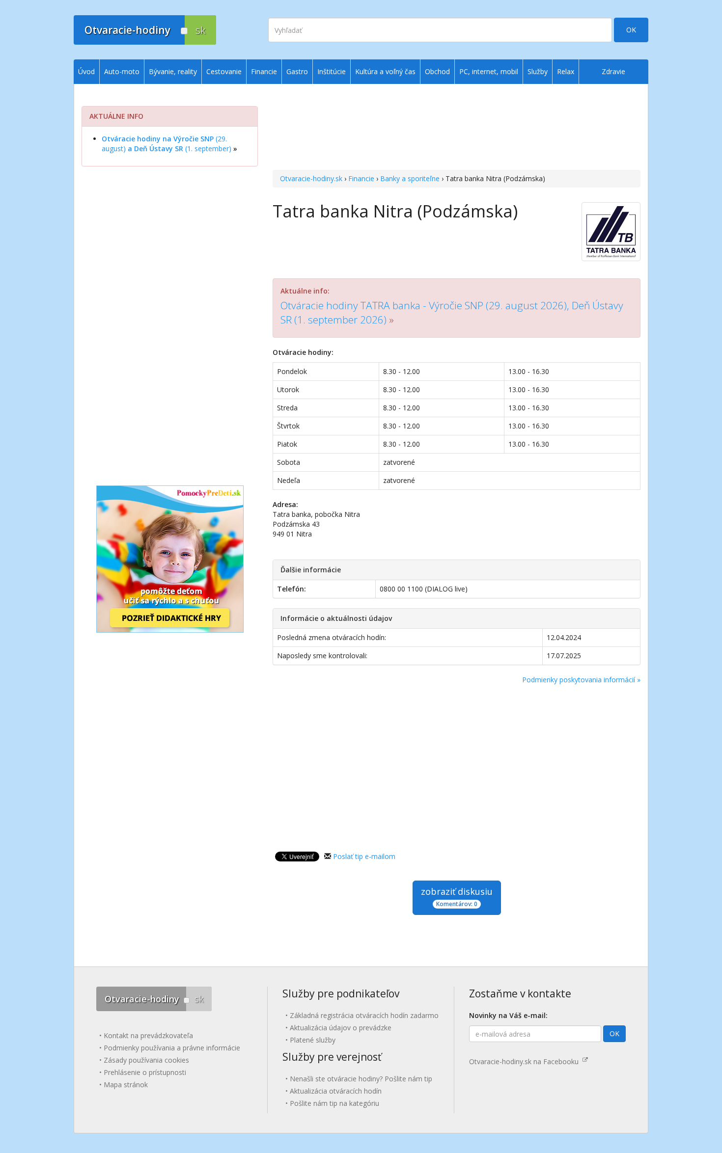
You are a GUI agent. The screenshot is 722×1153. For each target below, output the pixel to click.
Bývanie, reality (173, 71)
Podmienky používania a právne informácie (172, 1047)
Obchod (437, 71)
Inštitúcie (331, 71)
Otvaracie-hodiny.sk (311, 178)
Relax (565, 71)
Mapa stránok (126, 1084)
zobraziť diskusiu (457, 896)
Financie (361, 178)
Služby (538, 71)
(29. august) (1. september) (166, 143)
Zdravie (613, 71)
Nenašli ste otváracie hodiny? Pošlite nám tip (361, 1078)
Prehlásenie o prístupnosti (145, 1072)
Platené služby (312, 1040)
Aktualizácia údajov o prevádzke (340, 1027)
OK (631, 29)
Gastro (297, 71)
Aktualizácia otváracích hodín (336, 1091)
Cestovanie (224, 71)
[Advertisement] (456, 128)
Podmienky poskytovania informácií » (581, 679)
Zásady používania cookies (146, 1060)
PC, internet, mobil (488, 71)
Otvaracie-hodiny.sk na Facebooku (526, 1061)
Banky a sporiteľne (410, 178)
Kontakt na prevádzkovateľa (148, 1035)
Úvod (86, 71)
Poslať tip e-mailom (364, 856)
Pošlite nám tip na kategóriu (334, 1103)
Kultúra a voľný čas (385, 71)
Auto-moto (121, 71)
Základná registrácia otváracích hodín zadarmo (364, 1015)
